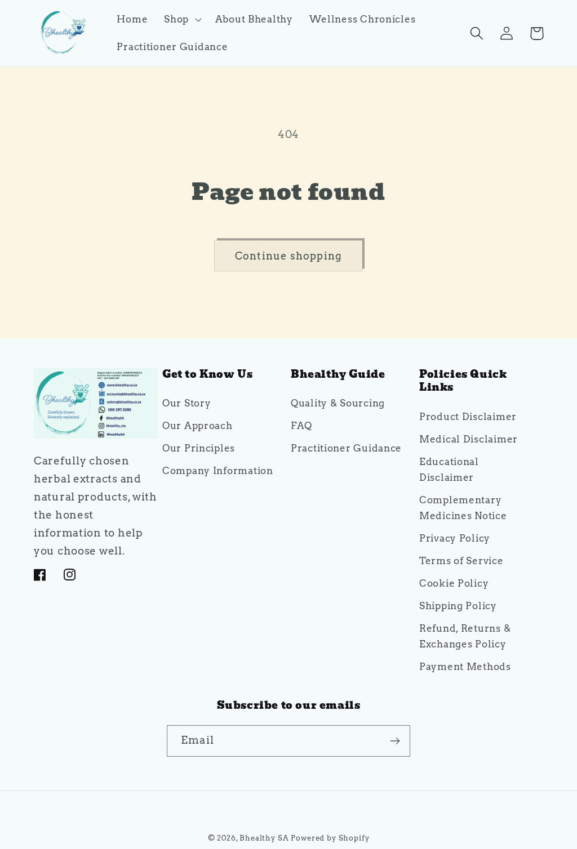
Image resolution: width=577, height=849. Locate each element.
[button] (181, 19)
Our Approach (197, 425)
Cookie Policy (454, 583)
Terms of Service (461, 560)
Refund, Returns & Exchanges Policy (465, 636)
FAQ (301, 425)
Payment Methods (465, 666)
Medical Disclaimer (468, 439)
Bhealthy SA (263, 837)
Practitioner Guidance (346, 448)
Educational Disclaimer (449, 469)
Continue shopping (288, 256)
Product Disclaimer (468, 416)
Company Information (217, 470)
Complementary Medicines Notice (463, 507)
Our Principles (198, 448)
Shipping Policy (458, 605)
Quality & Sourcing (338, 403)
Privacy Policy (454, 538)
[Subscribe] (395, 741)
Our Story (186, 403)
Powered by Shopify (330, 837)
